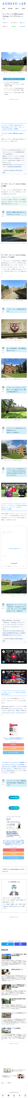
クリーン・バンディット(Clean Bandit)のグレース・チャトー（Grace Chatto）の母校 (14, 89)
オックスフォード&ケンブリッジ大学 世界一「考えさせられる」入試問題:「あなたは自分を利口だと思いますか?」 (14, 766)
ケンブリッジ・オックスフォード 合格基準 (13, 762)
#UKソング (18, 633)
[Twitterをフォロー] (7, 944)
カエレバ (15, 847)
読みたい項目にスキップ (12, 79)
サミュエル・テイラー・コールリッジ (13, 712)
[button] (25, 506)
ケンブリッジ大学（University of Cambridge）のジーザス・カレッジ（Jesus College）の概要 (14, 84)
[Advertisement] (14, 40)
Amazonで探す (13, 748)
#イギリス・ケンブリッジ (15, 635)
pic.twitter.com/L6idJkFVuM (14, 166)
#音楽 (22, 633)
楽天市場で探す (13, 744)
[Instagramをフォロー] (20, 944)
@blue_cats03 (19, 133)
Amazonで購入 (14, 797)
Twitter (5, 906)
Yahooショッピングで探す (13, 752)
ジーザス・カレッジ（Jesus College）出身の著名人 (14, 93)
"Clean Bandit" (14, 563)
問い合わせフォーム (15, 906)
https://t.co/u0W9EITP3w (9, 633)
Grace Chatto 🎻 (6, 566)
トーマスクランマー (18, 708)
